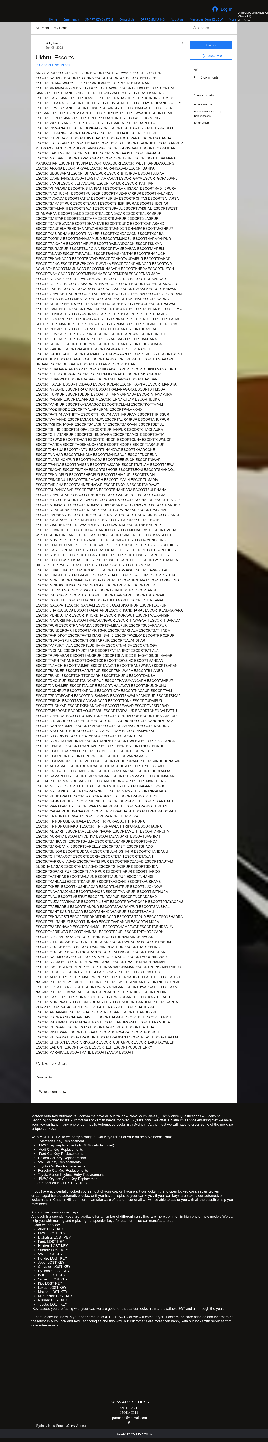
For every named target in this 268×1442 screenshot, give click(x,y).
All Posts (42, 28)
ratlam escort (201, 122)
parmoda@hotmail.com (129, 1418)
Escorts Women (203, 104)
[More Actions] (180, 43)
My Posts (60, 28)
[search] (211, 28)
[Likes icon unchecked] (38, 1063)
